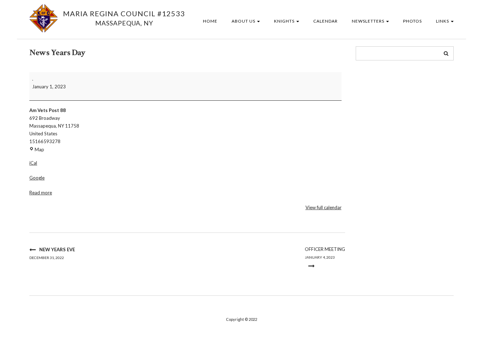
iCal (33, 163)
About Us (244, 21)
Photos (412, 21)
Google (37, 178)
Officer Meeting (325, 252)
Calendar (325, 21)
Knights (285, 21)
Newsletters (368, 21)
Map (39, 149)
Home (210, 21)
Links (443, 21)
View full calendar (323, 207)
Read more (40, 192)
